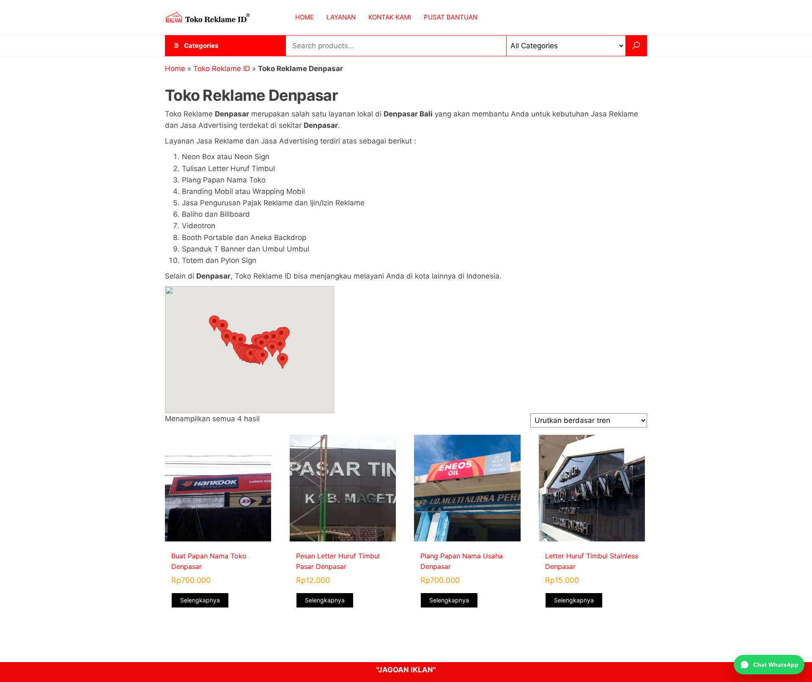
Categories (201, 45)
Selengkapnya (200, 600)
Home (175, 68)
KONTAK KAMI (389, 17)
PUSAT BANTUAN (450, 17)
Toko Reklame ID (221, 68)
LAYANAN (341, 17)
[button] (214, 323)
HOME (304, 17)
